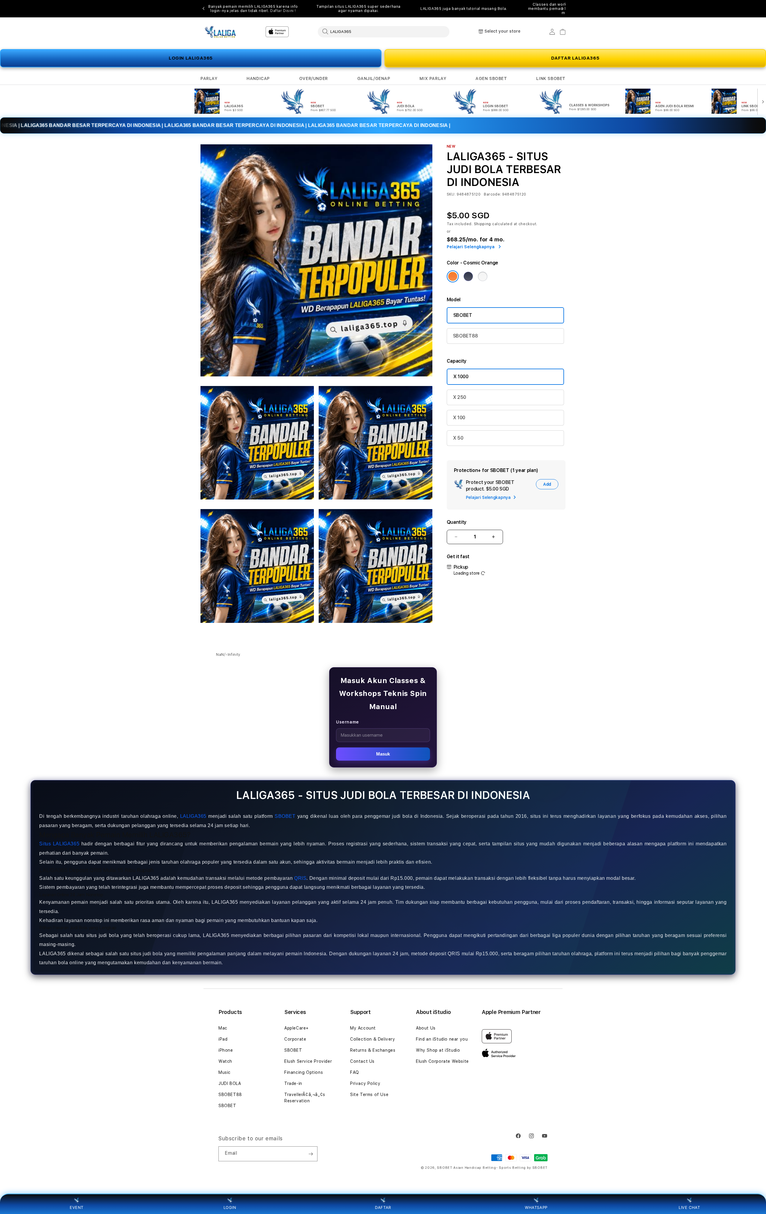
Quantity (456, 522)
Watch (225, 1061)
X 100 (459, 417)
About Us (426, 1028)
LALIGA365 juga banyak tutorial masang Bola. (463, 9)
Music (224, 1072)
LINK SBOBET (551, 78)
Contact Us (362, 1061)
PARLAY (209, 78)
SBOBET (462, 315)
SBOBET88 (465, 336)
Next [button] (563, 9)
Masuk (383, 753)
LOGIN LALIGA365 (191, 58)
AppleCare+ (296, 1028)
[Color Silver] (482, 276)
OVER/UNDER (313, 78)
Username (347, 722)
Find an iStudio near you (442, 1039)
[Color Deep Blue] (468, 276)
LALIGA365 (193, 816)
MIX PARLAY (433, 78)
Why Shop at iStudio (438, 1050)
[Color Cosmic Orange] (453, 276)
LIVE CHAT (689, 1207)
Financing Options (303, 1072)
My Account (363, 1028)
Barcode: (492, 194)
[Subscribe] (310, 1153)
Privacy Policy (365, 1083)
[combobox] (383, 31)
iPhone (225, 1050)
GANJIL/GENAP (373, 78)
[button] (209, 78)
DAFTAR (383, 1207)
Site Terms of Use (369, 1094)
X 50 (458, 438)
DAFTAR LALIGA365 (575, 58)
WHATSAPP (536, 1207)
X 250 (459, 397)
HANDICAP (258, 78)
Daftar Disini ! (283, 11)
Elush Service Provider (308, 1061)
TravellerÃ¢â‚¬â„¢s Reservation (304, 1097)
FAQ (354, 1072)
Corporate (295, 1039)
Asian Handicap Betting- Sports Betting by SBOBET (500, 1168)
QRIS (300, 878)
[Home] (221, 31)
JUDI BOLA (229, 1083)
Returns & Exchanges (372, 1050)
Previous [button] (203, 9)
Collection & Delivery (372, 1039)
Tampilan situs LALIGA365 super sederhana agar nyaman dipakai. (358, 8)
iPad (222, 1039)
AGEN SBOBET (491, 78)
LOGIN (230, 1207)
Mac (222, 1028)
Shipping (482, 224)
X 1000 (461, 376)
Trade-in (293, 1083)
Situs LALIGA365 (59, 843)
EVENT (76, 1207)
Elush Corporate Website (442, 1061)
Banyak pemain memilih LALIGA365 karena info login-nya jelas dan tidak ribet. (253, 8)
